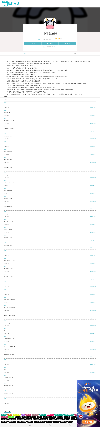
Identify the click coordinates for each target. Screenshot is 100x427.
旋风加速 (28, 414)
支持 (91, 107)
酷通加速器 (36, 419)
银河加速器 (46, 417)
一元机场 (53, 417)
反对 (94, 107)
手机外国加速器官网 (39, 421)
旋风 (23, 414)
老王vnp (40, 417)
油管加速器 (18, 417)
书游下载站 (25, 417)
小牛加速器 (42, 414)
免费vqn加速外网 (22, 421)
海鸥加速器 (33, 417)
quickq (73, 419)
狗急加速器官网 (59, 414)
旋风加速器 (4, 417)
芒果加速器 (49, 421)
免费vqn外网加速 (69, 414)
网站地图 (4, 414)
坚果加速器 (35, 414)
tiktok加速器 (50, 414)
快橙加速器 (60, 417)
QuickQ (10, 414)
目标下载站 (63, 421)
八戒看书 (11, 417)
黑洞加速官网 (21, 419)
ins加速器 (67, 417)
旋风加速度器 (17, 414)
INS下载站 (56, 421)
